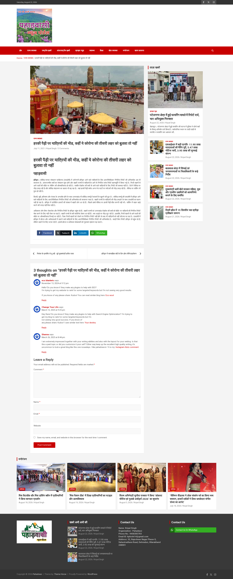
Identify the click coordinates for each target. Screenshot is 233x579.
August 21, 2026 (172, 217)
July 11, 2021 (39, 148)
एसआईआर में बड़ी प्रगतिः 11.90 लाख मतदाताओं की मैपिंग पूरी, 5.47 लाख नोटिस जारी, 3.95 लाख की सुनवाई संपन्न (183, 149)
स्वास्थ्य (92, 50)
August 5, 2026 (125, 502)
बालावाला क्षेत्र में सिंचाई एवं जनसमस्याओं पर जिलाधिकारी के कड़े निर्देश (181, 171)
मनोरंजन (126, 50)
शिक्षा (101, 50)
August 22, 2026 (157, 123)
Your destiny (90, 322)
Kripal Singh (51, 148)
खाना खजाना (139, 50)
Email (37, 414)
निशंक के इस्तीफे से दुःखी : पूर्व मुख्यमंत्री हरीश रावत (55, 253)
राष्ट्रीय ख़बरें (47, 50)
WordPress (92, 574)
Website (37, 425)
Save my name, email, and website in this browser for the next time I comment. (72, 437)
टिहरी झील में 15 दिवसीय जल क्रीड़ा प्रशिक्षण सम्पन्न (181, 212)
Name (37, 402)
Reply (44, 300)
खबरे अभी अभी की (78, 522)
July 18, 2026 (175, 506)
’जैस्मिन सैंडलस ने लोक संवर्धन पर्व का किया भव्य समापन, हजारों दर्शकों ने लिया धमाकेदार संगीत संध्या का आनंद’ (191, 499)
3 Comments (63, 148)
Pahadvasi (37, 574)
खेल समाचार (113, 50)
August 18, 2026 (26, 502)
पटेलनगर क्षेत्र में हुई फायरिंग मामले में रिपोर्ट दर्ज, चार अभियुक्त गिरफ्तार (94, 529)
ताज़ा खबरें (155, 67)
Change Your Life (50, 307)
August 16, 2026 (76, 502)
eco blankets (48, 280)
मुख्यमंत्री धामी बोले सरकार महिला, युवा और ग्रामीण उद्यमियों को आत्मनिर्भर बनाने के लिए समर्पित (182, 192)
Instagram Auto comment (127, 347)
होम (20, 50)
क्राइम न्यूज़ (79, 50)
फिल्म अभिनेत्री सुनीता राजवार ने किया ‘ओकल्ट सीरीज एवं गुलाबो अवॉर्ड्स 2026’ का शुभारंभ (140, 497)
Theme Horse (60, 574)
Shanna (45, 334)
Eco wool (110, 295)
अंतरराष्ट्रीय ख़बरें (63, 50)
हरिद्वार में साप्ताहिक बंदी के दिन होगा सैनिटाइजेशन (119, 253)
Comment (39, 369)
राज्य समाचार (32, 50)
